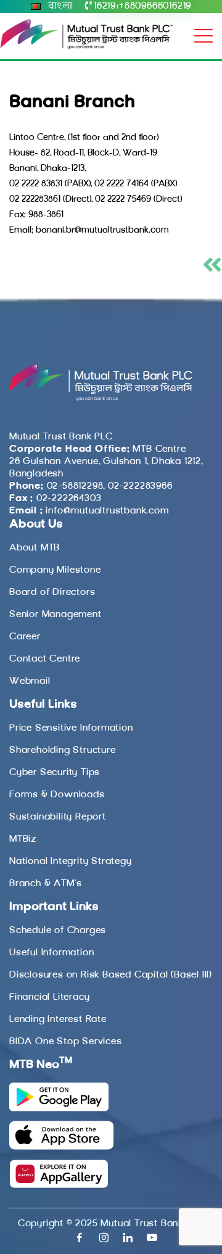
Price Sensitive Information (71, 728)
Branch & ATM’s (45, 884)
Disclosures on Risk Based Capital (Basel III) (110, 975)
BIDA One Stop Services (65, 1042)
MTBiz (22, 839)
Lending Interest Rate (58, 1019)
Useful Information (51, 953)
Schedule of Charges (57, 931)
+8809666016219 (155, 6)
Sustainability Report (57, 817)
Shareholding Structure (62, 750)
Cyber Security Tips (54, 773)
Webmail (30, 681)
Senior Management (55, 615)
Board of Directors (52, 592)
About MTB (34, 548)
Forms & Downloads (57, 795)
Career (25, 637)
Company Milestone (55, 570)
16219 (105, 6)
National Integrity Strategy (70, 861)
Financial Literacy (49, 997)
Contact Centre (44, 659)
